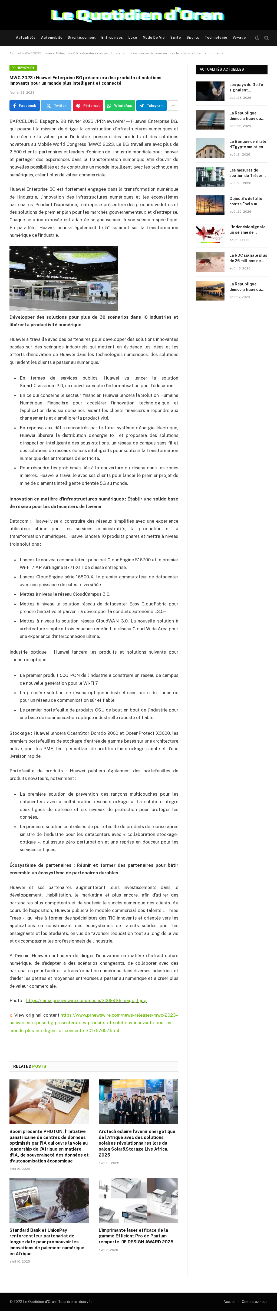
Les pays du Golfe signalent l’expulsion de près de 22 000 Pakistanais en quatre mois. (246, 88)
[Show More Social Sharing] (173, 105)
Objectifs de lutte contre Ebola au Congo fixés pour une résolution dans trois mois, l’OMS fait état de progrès (248, 201)
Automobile (51, 37)
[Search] (266, 38)
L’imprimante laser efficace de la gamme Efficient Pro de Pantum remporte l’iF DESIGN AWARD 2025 (136, 1236)
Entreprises (112, 37)
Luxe (132, 37)
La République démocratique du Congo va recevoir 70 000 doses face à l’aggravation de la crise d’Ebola (248, 116)
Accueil (15, 53)
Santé (175, 37)
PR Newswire (23, 67)
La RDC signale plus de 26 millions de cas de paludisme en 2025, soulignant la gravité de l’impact (248, 258)
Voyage (239, 37)
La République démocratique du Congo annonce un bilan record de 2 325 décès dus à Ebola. (246, 287)
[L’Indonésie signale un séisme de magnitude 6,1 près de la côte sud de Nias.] (210, 233)
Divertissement (82, 37)
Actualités (26, 37)
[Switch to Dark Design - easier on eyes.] (257, 37)
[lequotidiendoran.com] (138, 15)
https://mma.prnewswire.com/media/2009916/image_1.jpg (86, 1000)
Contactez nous (255, 1302)
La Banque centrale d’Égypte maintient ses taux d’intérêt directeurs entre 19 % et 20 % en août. (247, 144)
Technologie (216, 37)
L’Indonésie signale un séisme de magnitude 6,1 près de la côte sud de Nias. (247, 230)
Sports (193, 37)
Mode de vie (154, 37)
